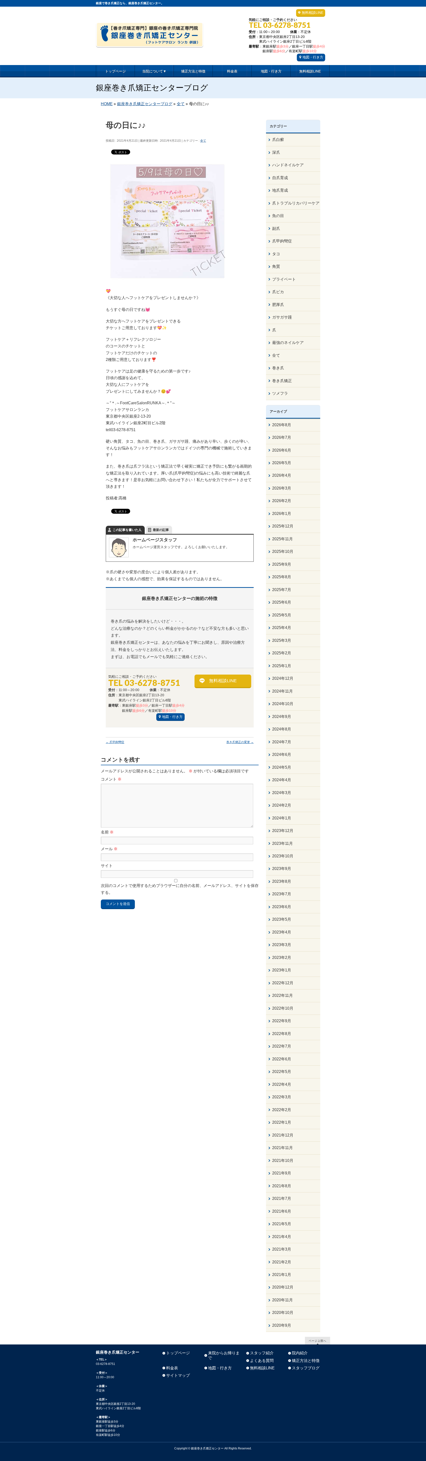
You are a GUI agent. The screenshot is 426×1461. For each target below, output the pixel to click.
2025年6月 (281, 602)
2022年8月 (281, 1034)
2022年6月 (281, 1059)
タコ (276, 254)
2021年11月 (282, 1148)
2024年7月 (281, 742)
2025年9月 (281, 564)
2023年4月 (281, 932)
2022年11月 (282, 995)
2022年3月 (281, 1097)
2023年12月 (282, 831)
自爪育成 (280, 178)
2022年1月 (281, 1122)
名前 (107, 832)
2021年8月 (281, 1186)
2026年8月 (281, 425)
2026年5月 (281, 463)
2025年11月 (282, 539)
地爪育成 (280, 190)
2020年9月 (281, 1325)
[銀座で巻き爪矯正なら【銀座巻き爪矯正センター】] (149, 42)
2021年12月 (282, 1135)
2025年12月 (282, 526)
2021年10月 (282, 1160)
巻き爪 (278, 368)
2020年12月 (282, 1287)
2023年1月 (281, 970)
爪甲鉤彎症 (115, 742)
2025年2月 (281, 653)
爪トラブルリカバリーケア (296, 203)
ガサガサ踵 (282, 317)
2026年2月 (281, 501)
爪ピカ (278, 292)
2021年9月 (281, 1173)
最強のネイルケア (288, 342)
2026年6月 (281, 450)
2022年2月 (281, 1110)
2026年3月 (281, 488)
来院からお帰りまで (224, 1355)
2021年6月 (281, 1211)
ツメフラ (280, 393)
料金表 (172, 1368)
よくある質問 (262, 1361)
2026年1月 (281, 513)
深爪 (276, 152)
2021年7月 (281, 1198)
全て (203, 140)
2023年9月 (281, 868)
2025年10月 (282, 551)
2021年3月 (281, 1249)
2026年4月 (281, 475)
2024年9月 (281, 716)
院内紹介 (300, 1353)
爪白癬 (278, 139)
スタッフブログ (306, 1368)
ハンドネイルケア (288, 165)
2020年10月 (282, 1312)
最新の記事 (161, 530)
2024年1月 (281, 818)
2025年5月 (281, 615)
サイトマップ (178, 1375)
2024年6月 (281, 754)
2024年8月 (281, 729)
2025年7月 (281, 590)
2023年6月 (281, 907)
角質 (276, 266)
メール (109, 849)
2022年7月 (281, 1046)
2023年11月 (282, 843)
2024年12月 (282, 678)
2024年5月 (281, 767)
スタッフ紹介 (262, 1353)
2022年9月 (281, 1021)
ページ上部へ (317, 1340)
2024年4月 (281, 780)
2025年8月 (281, 577)
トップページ (178, 1353)
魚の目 (278, 216)
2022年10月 (282, 1008)
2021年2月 (281, 1262)
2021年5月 (281, 1224)
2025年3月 (281, 640)
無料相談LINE (312, 13)
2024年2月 (281, 805)
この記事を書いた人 (127, 530)
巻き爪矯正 (282, 381)
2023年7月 (281, 894)
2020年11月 (282, 1300)
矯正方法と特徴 (306, 1361)
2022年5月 (281, 1072)
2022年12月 (282, 983)
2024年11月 (282, 691)
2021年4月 (281, 1237)
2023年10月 (282, 856)
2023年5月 (281, 919)
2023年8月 (281, 881)
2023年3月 (281, 945)
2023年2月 (281, 957)
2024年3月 (281, 793)
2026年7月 (281, 437)
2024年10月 (282, 704)
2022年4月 (281, 1084)
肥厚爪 (278, 305)
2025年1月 (281, 666)
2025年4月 (281, 628)
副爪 (276, 228)
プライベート (284, 279)
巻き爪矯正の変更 (240, 742)
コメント (111, 779)
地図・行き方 (312, 57)
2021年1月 (281, 1275)
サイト (107, 866)
